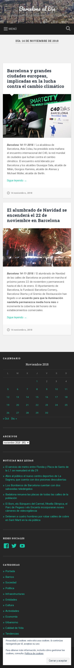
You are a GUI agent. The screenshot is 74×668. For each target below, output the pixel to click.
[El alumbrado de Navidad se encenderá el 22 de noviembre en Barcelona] (37, 247)
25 (66, 404)
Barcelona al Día (37, 8)
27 (17, 412)
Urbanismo (11, 622)
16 (46, 397)
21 (27, 404)
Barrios (9, 577)
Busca (67, 28)
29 (37, 412)
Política (9, 588)
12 (7, 397)
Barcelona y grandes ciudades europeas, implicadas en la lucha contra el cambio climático (35, 78)
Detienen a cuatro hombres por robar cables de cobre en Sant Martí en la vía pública (37, 518)
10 (56, 389)
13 (17, 397)
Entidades (11, 599)
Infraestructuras (15, 594)
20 (17, 404)
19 (7, 404)
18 (66, 397)
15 (37, 397)
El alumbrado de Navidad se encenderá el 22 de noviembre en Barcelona (37, 215)
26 (7, 412)
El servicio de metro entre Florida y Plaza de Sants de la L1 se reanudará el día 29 (37, 468)
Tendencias (12, 633)
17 (56, 397)
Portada (10, 571)
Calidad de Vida (14, 628)
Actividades (12, 611)
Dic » (14, 418)
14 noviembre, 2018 (21, 193)
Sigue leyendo (22, 181)
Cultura (9, 605)
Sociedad (10, 582)
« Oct (6, 418)
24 (56, 404)
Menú (13, 28)
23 (46, 404)
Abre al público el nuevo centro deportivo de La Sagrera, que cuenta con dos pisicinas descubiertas (35, 477)
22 (37, 404)
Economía (11, 616)
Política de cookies (34, 653)
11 (66, 389)
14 (27, 397)
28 (27, 412)
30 (46, 412)
